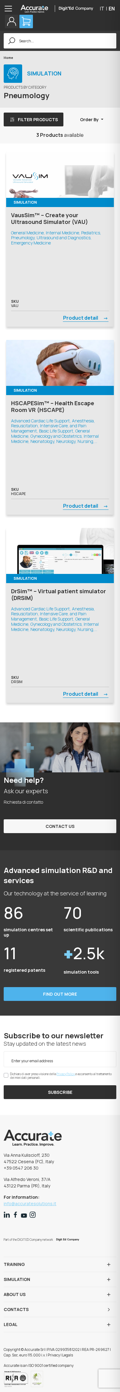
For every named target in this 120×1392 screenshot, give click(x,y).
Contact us (60, 826)
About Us (15, 1294)
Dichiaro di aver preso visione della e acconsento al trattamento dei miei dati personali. (61, 1075)
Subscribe (60, 1092)
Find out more (60, 994)
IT (102, 8)
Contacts (16, 1309)
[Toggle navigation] (10, 8)
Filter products (38, 119)
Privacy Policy (66, 1074)
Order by (90, 119)
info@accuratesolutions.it (30, 1203)
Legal (11, 1324)
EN (112, 8)
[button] (11, 21)
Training (14, 1264)
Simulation (17, 1279)
